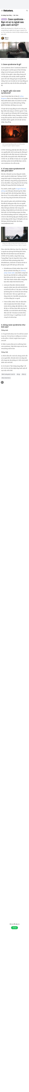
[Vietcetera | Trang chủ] (8, 10)
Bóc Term (16, 15)
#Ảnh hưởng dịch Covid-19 (8, 374)
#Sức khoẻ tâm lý (6, 378)
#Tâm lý (24, 374)
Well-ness (4, 19)
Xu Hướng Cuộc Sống (6, 15)
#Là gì (18, 374)
